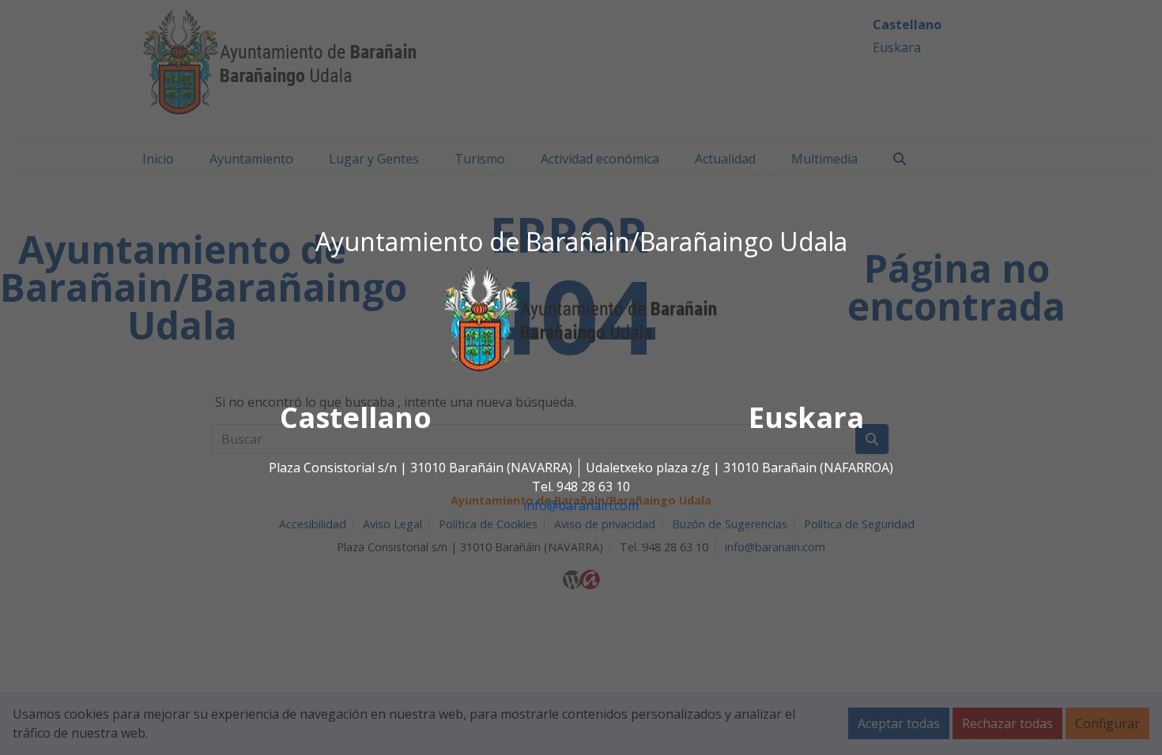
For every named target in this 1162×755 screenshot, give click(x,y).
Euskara (806, 418)
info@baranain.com (581, 506)
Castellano (356, 418)
